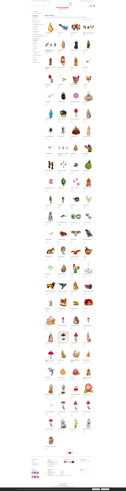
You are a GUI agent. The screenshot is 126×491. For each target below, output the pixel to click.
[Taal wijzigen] (91, 6)
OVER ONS (64, 484)
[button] (89, 6)
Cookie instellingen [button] (96, 489)
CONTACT (61, 484)
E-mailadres (86, 470)
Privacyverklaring (66, 485)
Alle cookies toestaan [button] (105, 489)
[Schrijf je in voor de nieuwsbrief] (92, 472)
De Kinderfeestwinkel (71, 486)
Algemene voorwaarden (61, 485)
